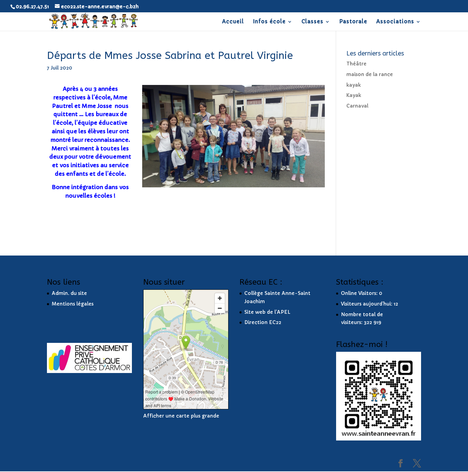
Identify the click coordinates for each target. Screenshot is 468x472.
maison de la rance (369, 74)
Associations (395, 22)
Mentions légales (73, 304)
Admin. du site (69, 293)
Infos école (269, 22)
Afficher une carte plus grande (181, 416)
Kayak (353, 95)
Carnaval (357, 106)
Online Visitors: (360, 293)
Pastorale (353, 22)
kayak (353, 85)
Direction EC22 (262, 322)
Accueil (233, 22)
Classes (312, 22)
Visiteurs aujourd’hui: (367, 304)
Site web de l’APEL (267, 312)
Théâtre (356, 64)
